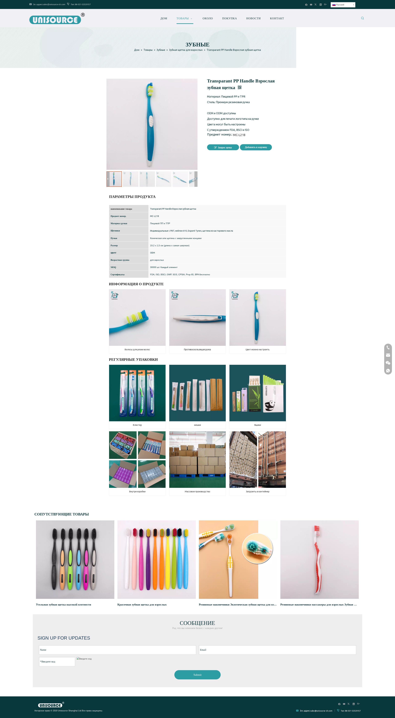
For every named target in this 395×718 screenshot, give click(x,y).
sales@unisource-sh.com (54, 4)
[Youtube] (311, 4)
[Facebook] (306, 4)
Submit (197, 674)
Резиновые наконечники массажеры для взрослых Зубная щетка (319, 604)
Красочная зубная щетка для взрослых (142, 604)
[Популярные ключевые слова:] (363, 19)
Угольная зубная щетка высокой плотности (63, 604)
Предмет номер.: (219, 134)
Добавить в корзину (256, 147)
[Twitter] (316, 4)
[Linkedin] (321, 4)
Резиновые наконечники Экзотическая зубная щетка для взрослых (238, 604)
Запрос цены (225, 147)
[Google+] (325, 4)
